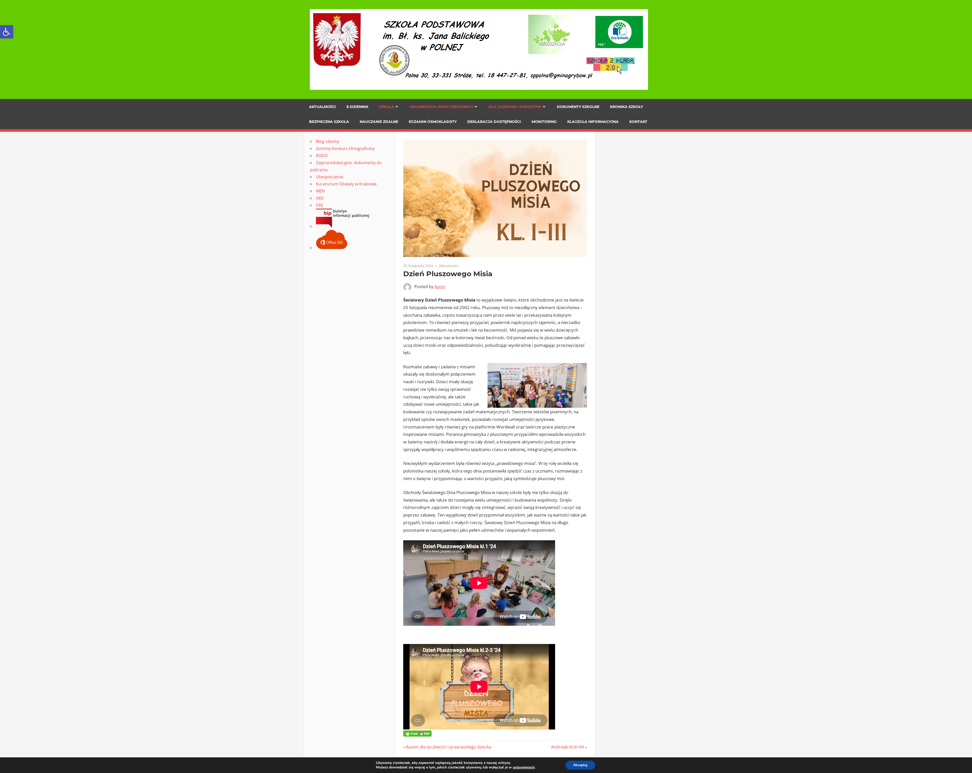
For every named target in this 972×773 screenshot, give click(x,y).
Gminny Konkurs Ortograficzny (345, 148)
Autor (439, 286)
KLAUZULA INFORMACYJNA (593, 121)
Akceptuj (580, 765)
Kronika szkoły (626, 106)
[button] (6, 31)
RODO (322, 155)
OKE (320, 198)
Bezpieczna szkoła (329, 121)
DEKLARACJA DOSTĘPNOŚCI (494, 121)
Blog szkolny (327, 141)
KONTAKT (638, 121)
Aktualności (322, 106)
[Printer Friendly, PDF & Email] (417, 733)
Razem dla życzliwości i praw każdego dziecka (448, 747)
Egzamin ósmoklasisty (433, 121)
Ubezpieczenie (329, 177)
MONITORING (544, 121)
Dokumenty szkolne (578, 106)
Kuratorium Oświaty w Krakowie (346, 184)
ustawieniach (524, 767)
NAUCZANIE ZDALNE (379, 121)
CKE (319, 205)
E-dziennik (357, 106)
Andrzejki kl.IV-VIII (567, 747)
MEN (320, 191)
